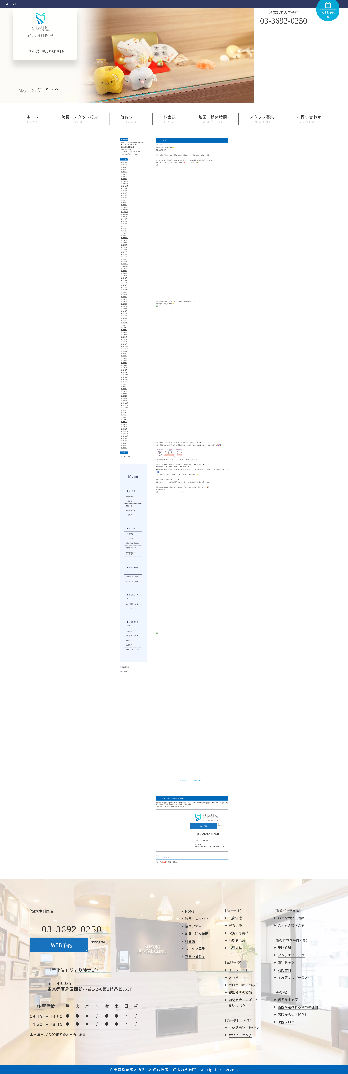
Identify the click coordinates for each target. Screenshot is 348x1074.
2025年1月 (124, 207)
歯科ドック (286, 962)
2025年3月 (124, 202)
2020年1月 (124, 344)
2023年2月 (124, 257)
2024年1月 (124, 231)
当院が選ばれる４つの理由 (298, 1007)
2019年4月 (124, 365)
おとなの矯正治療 (291, 917)
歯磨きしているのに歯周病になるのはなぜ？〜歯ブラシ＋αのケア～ (132, 143)
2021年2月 (124, 313)
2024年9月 (124, 216)
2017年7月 (124, 415)
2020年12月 (124, 318)
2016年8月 (124, 441)
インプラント (239, 970)
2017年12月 (124, 403)
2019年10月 (124, 351)
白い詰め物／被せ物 (244, 1027)
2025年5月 (124, 198)
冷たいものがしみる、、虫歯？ (130, 154)
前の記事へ (184, 780)
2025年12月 (124, 181)
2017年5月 (124, 419)
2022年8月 (124, 271)
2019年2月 (124, 370)
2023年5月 (124, 250)
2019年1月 (124, 372)
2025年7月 (124, 193)
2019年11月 (124, 349)
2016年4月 (124, 445)
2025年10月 (124, 186)
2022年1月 (124, 287)
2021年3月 (124, 311)
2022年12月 (124, 261)
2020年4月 (124, 337)
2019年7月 (124, 358)
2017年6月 (124, 417)
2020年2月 (124, 342)
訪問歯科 (284, 970)
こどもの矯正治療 (291, 925)
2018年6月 (124, 389)
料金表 (164, 862)
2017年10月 (124, 408)
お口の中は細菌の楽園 (127, 147)
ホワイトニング (240, 1035)
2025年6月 (124, 195)
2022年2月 (124, 285)
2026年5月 (124, 169)
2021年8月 (124, 299)
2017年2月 (124, 426)
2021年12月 (124, 290)
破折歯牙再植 (239, 932)
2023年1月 (124, 259)
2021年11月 (124, 292)
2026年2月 (124, 176)
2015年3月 (124, 448)
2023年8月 (124, 242)
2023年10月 (124, 238)
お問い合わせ (195, 956)
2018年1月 (124, 400)
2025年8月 (124, 191)
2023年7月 (124, 245)
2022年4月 (124, 280)
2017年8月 (124, 412)
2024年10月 (124, 214)
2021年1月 (124, 316)
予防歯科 (284, 947)
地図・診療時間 (196, 933)
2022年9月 (124, 268)
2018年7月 (124, 386)
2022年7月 (124, 273)
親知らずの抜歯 (240, 992)
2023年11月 (124, 235)
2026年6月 (124, 167)
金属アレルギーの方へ (294, 977)
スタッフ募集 (195, 948)
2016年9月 (124, 438)
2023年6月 (124, 247)
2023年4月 (124, 252)
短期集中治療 (288, 999)
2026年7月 (124, 165)
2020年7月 (124, 330)
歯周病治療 (237, 940)
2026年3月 (124, 174)
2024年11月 (124, 212)
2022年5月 (124, 278)
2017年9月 (124, 410)
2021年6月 (124, 304)
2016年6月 (124, 443)
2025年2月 (124, 205)
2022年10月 (124, 266)
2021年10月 (124, 294)
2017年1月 (124, 429)
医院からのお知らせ (293, 1014)
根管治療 (235, 925)
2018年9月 (124, 382)
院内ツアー (193, 926)
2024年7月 (124, 219)
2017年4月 (124, 422)
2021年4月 (124, 308)
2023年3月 (124, 254)
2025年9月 (124, 188)
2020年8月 (124, 327)
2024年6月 (124, 221)
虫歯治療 (235, 917)
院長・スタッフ (196, 918)
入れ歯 (234, 977)
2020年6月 (124, 332)
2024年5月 (124, 224)
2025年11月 (124, 183)
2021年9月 (124, 297)
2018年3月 (124, 396)
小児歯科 (235, 947)
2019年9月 (124, 353)
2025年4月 (124, 200)
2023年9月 (124, 240)
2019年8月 (124, 356)
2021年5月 (124, 306)
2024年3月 (124, 228)
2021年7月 (124, 301)
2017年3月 (124, 424)
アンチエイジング (291, 955)
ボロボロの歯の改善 (244, 984)
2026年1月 (124, 179)
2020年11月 (124, 320)
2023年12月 (124, 233)
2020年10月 (124, 323)
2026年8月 (124, 162)
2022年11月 (124, 264)
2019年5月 (124, 363)
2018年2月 (124, 398)
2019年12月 (124, 346)
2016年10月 (124, 436)
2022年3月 (124, 283)
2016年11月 (124, 434)
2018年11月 (124, 377)
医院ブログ (286, 1022)
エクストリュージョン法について (130, 152)
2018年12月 (124, 375)
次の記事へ (197, 780)
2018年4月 (124, 393)
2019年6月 (124, 360)
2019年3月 (124, 367)
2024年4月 (124, 226)
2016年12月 (124, 431)
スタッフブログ (125, 456)
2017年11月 (124, 405)
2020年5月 (124, 334)
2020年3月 (124, 339)
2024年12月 (124, 209)
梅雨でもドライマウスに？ (128, 149)
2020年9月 (124, 325)
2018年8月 (124, 384)
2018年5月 (124, 391)
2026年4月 (124, 172)
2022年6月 (124, 275)
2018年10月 (124, 379)
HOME (189, 911)
